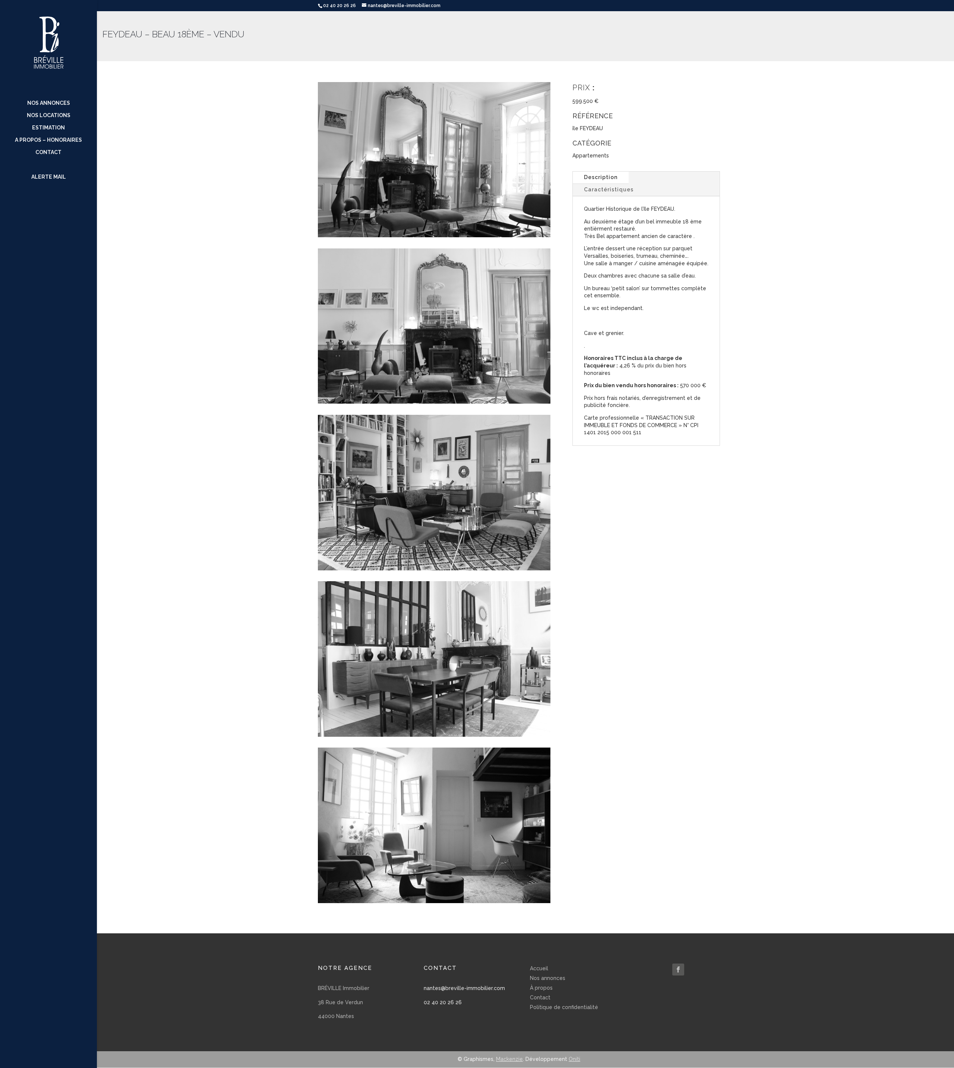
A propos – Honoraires (48, 140)
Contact (48, 152)
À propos (541, 988)
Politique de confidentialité (564, 1007)
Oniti (574, 1059)
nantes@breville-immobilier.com (464, 988)
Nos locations (48, 115)
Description (600, 177)
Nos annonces (48, 103)
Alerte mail (48, 177)
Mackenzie (509, 1059)
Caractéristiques (609, 189)
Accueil (539, 968)
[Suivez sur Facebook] (678, 969)
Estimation (48, 128)
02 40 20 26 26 (443, 1002)
